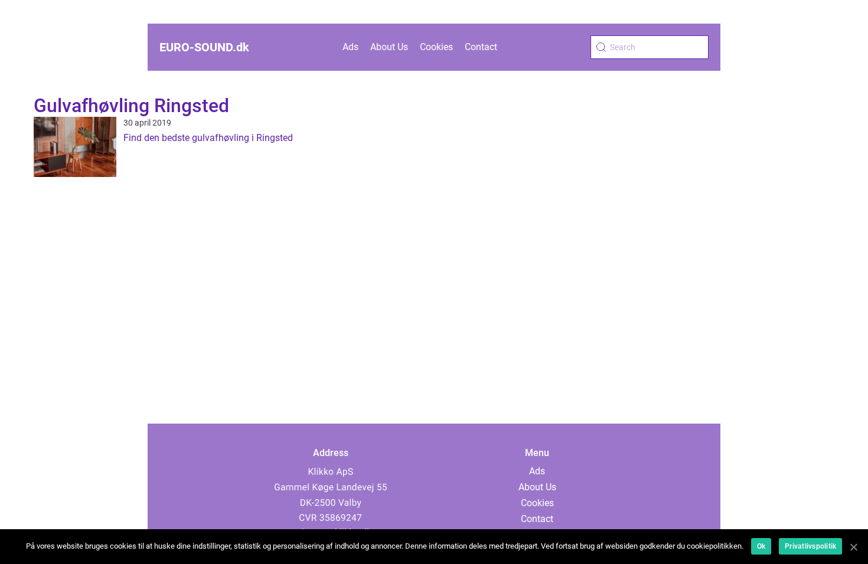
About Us (389, 47)
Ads (350, 47)
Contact (481, 47)
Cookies (436, 47)
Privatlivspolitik (810, 546)
